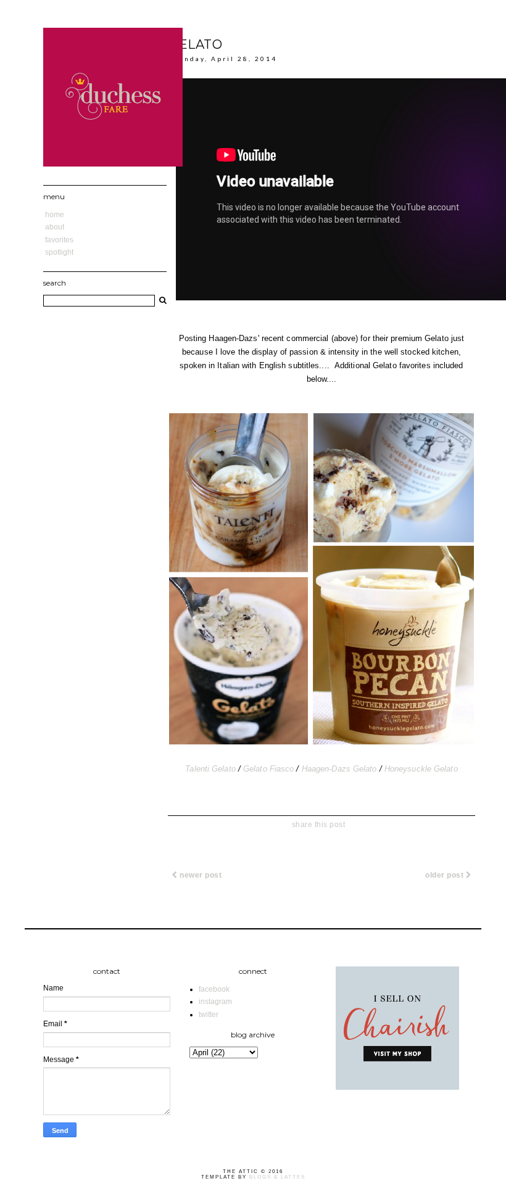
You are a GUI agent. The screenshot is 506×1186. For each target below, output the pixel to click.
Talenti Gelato (210, 768)
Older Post (445, 875)
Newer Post (200, 875)
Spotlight (59, 252)
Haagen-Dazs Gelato (339, 768)
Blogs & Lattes (277, 1177)
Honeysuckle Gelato (421, 768)
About (54, 227)
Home (54, 214)
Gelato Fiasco (268, 768)
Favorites (59, 240)
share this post (319, 824)
